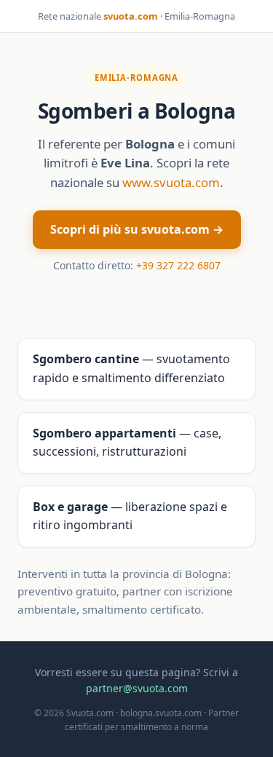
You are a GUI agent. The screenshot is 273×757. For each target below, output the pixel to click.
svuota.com (130, 16)
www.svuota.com (171, 182)
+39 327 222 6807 (178, 265)
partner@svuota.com (137, 688)
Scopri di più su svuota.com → (136, 229)
